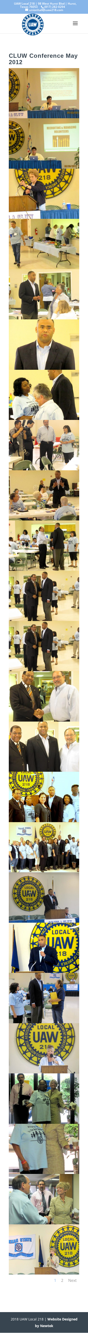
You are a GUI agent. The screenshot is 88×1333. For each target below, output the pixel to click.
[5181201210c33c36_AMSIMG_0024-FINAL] (44, 318)
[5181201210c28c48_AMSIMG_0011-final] (44, 116)
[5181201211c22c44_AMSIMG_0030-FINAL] (44, 519)
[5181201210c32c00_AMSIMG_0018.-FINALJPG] (44, 267)
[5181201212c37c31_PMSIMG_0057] (44, 1072)
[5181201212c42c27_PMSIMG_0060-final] (44, 1172)
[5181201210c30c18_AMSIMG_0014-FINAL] (44, 167)
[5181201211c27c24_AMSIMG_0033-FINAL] (44, 569)
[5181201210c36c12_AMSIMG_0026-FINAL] (44, 368)
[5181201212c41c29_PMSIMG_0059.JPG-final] (44, 1122)
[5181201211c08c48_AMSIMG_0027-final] (44, 418)
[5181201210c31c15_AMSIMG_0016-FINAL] (44, 217)
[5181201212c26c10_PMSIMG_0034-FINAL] (44, 669)
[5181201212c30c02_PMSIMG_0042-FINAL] (44, 820)
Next (72, 1280)
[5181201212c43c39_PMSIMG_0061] (44, 1223)
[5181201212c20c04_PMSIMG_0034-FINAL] (44, 619)
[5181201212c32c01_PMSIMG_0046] (44, 921)
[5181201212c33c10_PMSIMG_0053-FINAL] (44, 971)
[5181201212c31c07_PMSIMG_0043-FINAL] (44, 871)
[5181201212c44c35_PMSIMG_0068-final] (44, 1273)
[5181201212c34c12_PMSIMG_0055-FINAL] (44, 1021)
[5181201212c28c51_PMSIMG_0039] (44, 770)
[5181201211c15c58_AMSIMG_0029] (44, 469)
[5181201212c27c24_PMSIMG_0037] (44, 720)
